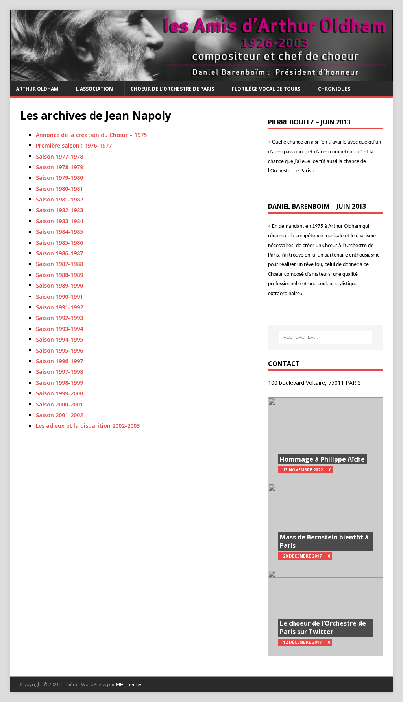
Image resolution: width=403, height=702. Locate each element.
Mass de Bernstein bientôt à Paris (324, 541)
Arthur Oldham (37, 88)
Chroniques (334, 88)
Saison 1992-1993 (59, 317)
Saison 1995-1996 (59, 350)
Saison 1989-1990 (59, 285)
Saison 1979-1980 (59, 177)
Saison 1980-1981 (59, 188)
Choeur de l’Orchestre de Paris (172, 88)
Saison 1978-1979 (59, 167)
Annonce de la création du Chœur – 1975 (91, 135)
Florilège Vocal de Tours (266, 88)
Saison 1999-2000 (59, 393)
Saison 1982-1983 (59, 210)
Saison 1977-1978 (59, 156)
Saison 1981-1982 (59, 199)
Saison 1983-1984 (59, 221)
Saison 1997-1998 (59, 371)
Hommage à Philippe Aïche (322, 459)
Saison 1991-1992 (59, 307)
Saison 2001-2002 (59, 415)
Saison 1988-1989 (59, 275)
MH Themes (129, 684)
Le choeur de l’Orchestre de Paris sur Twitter (323, 627)
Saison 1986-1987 (59, 253)
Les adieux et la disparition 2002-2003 (88, 425)
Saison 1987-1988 (59, 264)
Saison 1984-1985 (59, 231)
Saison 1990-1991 (59, 296)
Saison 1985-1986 (59, 242)
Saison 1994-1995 (59, 339)
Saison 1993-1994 (59, 329)
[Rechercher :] (325, 337)
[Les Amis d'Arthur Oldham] (201, 76)
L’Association (94, 88)
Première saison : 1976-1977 (74, 145)
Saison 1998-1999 (59, 382)
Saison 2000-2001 (59, 404)
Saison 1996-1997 (59, 361)
